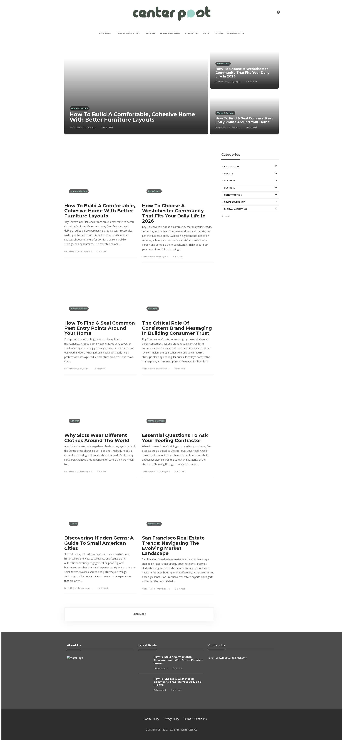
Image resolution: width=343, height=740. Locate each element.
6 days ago (234, 127)
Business (105, 33)
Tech (206, 33)
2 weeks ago (161, 368)
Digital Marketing (128, 33)
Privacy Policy (171, 719)
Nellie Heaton (76, 127)
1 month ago (162, 471)
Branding (250, 180)
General (74, 421)
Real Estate (223, 63)
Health (150, 33)
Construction (250, 194)
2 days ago (234, 81)
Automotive (250, 166)
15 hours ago (89, 127)
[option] (171, 89)
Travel (219, 33)
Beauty (250, 173)
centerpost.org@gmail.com (231, 657)
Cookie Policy (151, 719)
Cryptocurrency (250, 201)
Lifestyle (191, 33)
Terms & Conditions (195, 719)
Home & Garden (170, 33)
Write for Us (235, 33)
